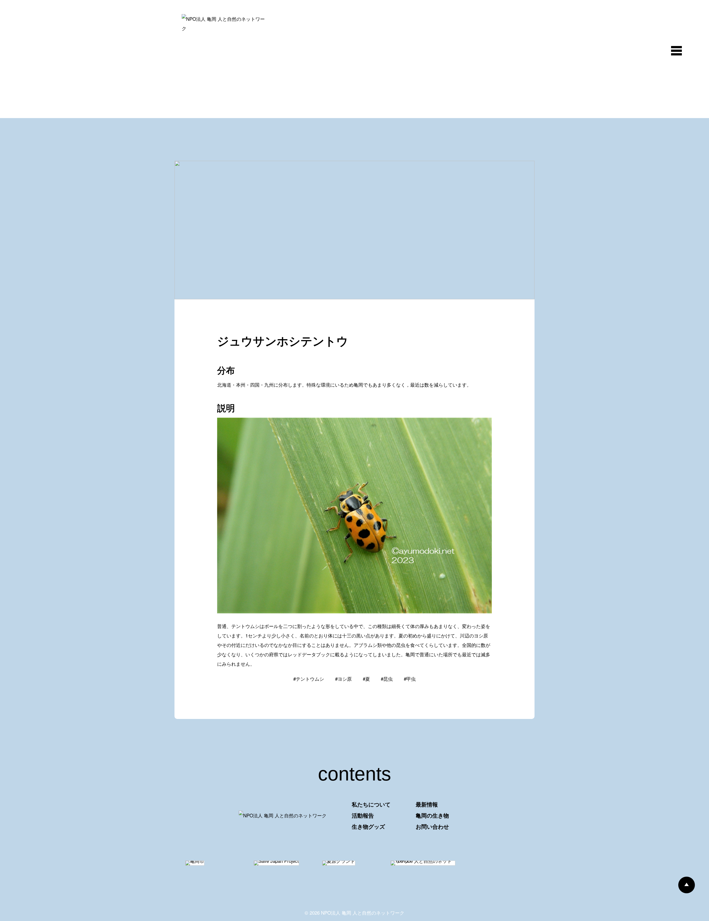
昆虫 (388, 678)
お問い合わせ (432, 826)
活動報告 (363, 815)
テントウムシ (310, 678)
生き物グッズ (368, 826)
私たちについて (371, 804)
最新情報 (427, 804)
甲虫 (411, 678)
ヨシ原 (345, 678)
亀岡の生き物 (432, 815)
